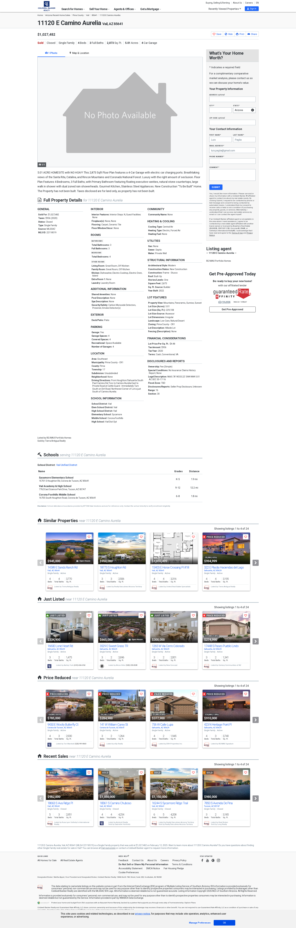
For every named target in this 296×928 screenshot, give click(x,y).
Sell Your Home (98, 9)
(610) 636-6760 (79, 665)
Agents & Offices (124, 9)
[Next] (256, 563)
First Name (215, 135)
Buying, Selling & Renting (218, 3)
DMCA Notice (153, 868)
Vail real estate (108, 848)
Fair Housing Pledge (174, 868)
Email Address (216, 145)
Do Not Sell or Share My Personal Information (143, 864)
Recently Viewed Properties (223, 8)
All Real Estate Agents (71, 860)
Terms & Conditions (182, 864)
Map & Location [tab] (80, 53)
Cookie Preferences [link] (129, 872)
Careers (249, 3)
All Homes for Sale (47, 860)
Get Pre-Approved (232, 309)
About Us (237, 3)
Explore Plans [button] (190, 903)
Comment (214, 167)
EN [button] (257, 3)
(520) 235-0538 (131, 665)
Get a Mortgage (149, 9)
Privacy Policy (179, 860)
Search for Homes (72, 9)
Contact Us (138, 860)
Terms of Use (237, 233)
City (211, 105)
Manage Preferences (200, 923)
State (236, 105)
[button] (252, 8)
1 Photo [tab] (52, 53)
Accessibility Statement (130, 868)
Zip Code (217, 118)
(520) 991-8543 (80, 744)
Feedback (123, 860)
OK (224, 923)
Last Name (238, 135)
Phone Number (216, 156)
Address (217, 95)
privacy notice (142, 913)
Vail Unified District (66, 465)
